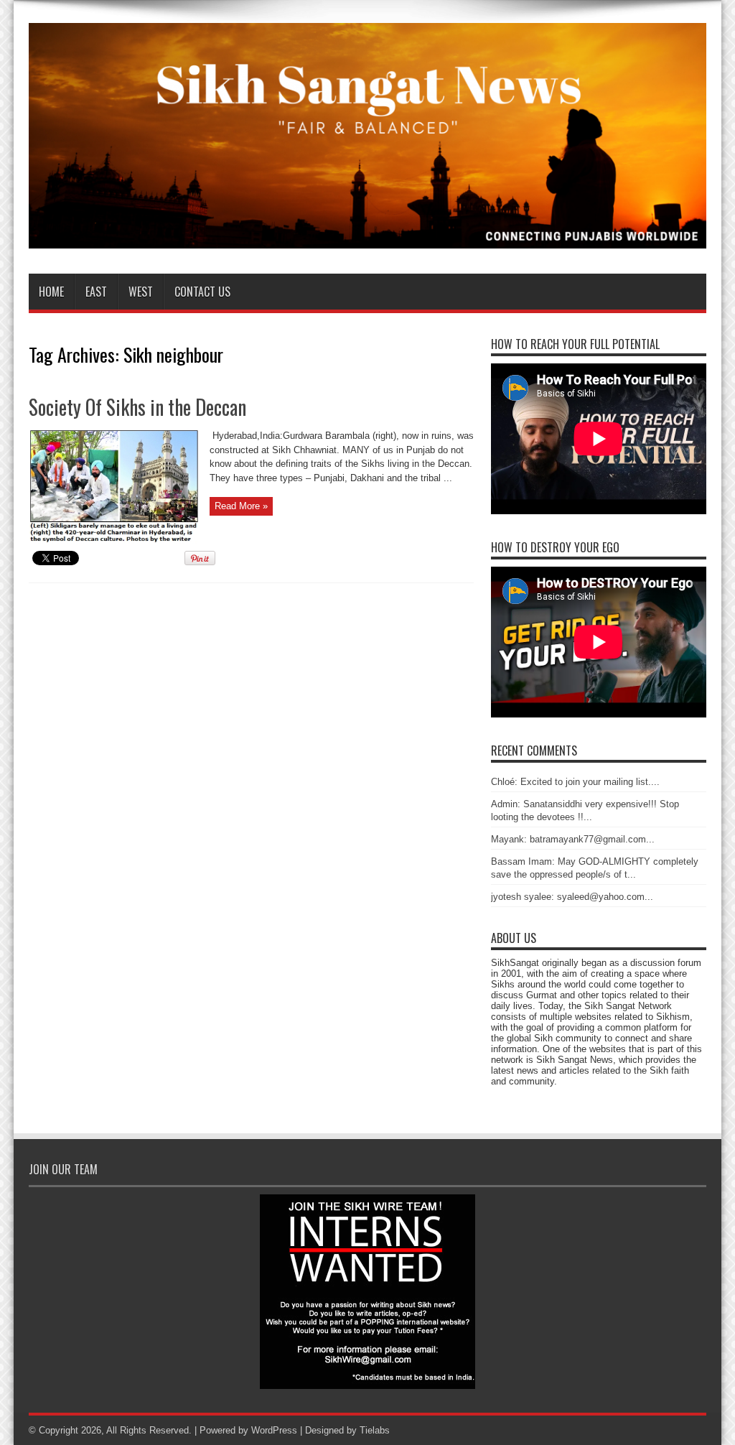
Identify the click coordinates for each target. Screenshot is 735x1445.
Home (51, 291)
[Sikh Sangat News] (367, 237)
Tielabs (375, 1430)
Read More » (241, 506)
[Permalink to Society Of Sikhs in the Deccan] (114, 540)
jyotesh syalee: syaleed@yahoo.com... (572, 896)
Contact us (202, 291)
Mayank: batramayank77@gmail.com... (573, 839)
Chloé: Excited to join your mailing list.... (575, 781)
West (140, 291)
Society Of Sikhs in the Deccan (137, 407)
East (96, 291)
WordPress (274, 1430)
